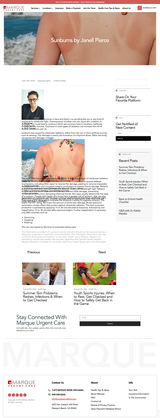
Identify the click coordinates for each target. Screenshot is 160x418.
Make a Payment (73, 8)
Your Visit (133, 390)
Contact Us (96, 401)
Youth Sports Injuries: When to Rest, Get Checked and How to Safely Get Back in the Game (133, 186)
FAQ (93, 397)
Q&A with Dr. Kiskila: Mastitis (130, 212)
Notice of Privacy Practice (103, 405)
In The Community (137, 397)
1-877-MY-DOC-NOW (66, 2)
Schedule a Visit (149, 8)
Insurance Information (139, 394)
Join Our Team (89, 8)
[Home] (14, 8)
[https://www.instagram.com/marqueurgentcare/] (24, 395)
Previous (33, 252)
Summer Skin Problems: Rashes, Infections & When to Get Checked (133, 170)
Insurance (59, 8)
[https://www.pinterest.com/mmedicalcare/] (21, 395)
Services (34, 8)
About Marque (98, 394)
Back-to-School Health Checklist (131, 200)
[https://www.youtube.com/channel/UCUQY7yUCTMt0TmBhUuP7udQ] (13, 395)
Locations (47, 8)
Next (102, 252)
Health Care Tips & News (109, 8)
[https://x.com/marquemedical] (9, 395)
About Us (126, 8)
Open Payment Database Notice (106, 409)
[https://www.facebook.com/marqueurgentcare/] (17, 395)
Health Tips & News (100, 390)
